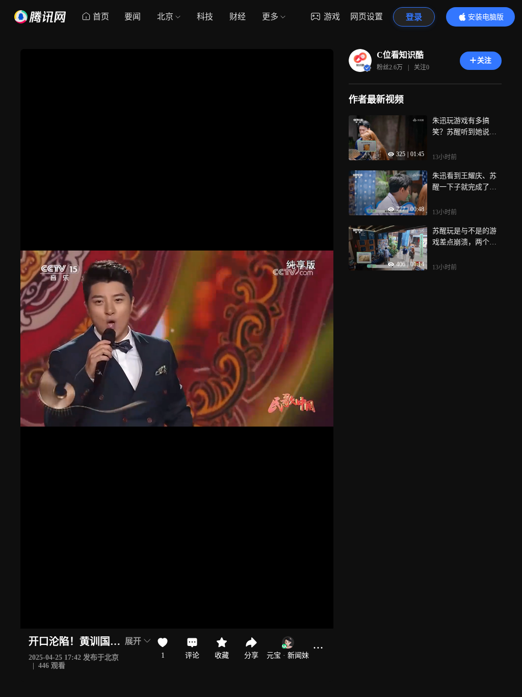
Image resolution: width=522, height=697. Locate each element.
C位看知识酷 (400, 55)
